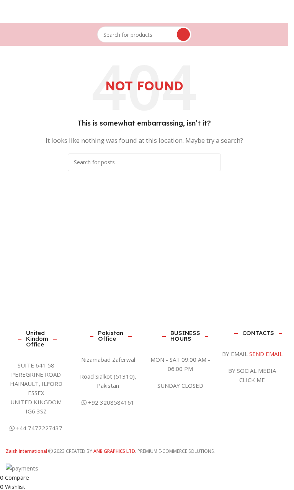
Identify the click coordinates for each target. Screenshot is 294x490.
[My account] (284, 11)
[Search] (183, 34)
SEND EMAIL (266, 354)
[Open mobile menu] (4, 11)
